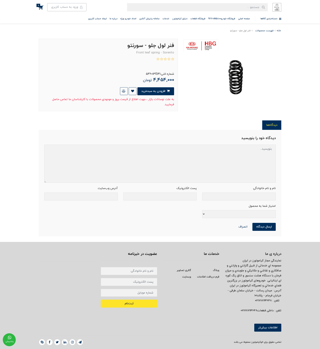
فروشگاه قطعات (197, 18)
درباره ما (113, 18)
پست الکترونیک (186, 188)
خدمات (165, 18)
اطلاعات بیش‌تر (267, 328)
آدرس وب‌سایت (108, 188)
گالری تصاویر (184, 270)
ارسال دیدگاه (264, 227)
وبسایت (186, 277)
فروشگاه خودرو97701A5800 (221, 18)
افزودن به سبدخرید (153, 91)
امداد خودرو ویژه (128, 18)
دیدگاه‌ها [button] (271, 125)
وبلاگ (216, 270)
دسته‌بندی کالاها (269, 18)
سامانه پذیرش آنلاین (149, 18)
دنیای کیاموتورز (179, 18)
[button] (43, 7)
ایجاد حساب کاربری (97, 18)
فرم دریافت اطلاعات (208, 277)
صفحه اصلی (244, 18)
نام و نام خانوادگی (264, 188)
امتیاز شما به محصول (262, 206)
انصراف (243, 227)
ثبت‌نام (129, 303)
